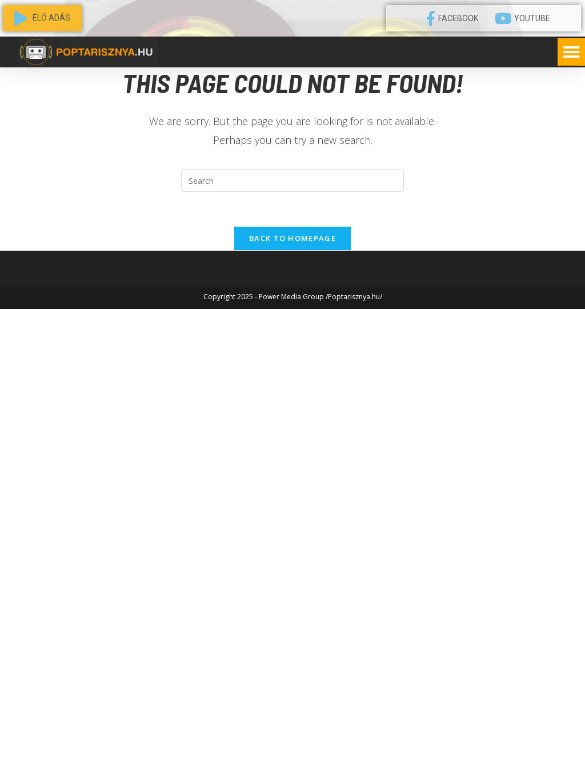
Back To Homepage (292, 238)
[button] (571, 52)
